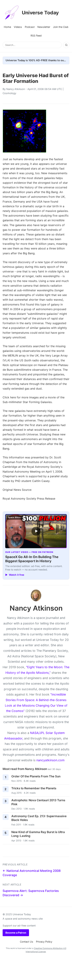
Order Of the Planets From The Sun (35, 776)
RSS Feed (36, 35)
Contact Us (26, 941)
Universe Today (40, 13)
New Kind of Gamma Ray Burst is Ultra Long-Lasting (38, 834)
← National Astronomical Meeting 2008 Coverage (32, 873)
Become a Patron (15, 932)
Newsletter (43, 26)
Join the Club (60, 26)
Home (7, 26)
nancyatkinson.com (50, 760)
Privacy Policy (44, 941)
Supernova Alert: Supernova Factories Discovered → (31, 893)
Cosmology (9, 93)
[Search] (66, 45)
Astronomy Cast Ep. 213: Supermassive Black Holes (39, 818)
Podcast (30, 26)
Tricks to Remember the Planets (33, 788)
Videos (18, 26)
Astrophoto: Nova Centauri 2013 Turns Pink (38, 802)
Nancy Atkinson (15, 89)
